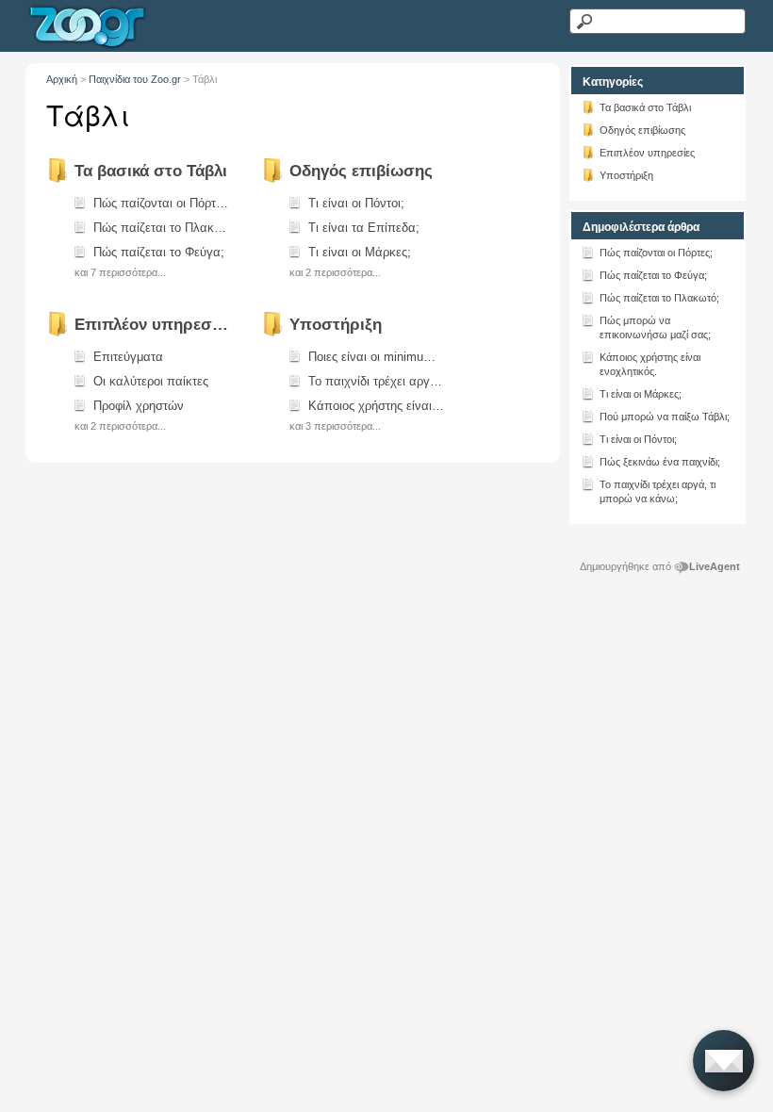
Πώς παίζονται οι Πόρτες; (656, 252)
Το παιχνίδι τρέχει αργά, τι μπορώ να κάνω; (657, 491)
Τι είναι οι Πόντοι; (638, 439)
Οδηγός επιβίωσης (642, 130)
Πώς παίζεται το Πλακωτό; (659, 297)
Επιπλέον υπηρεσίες (647, 152)
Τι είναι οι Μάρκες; (641, 394)
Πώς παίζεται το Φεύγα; (653, 275)
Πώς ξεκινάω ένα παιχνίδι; (660, 461)
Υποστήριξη (626, 175)
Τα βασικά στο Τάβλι (645, 107)
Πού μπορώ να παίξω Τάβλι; (665, 416)
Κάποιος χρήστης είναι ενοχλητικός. (650, 364)
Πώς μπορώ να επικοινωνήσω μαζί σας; (655, 327)
